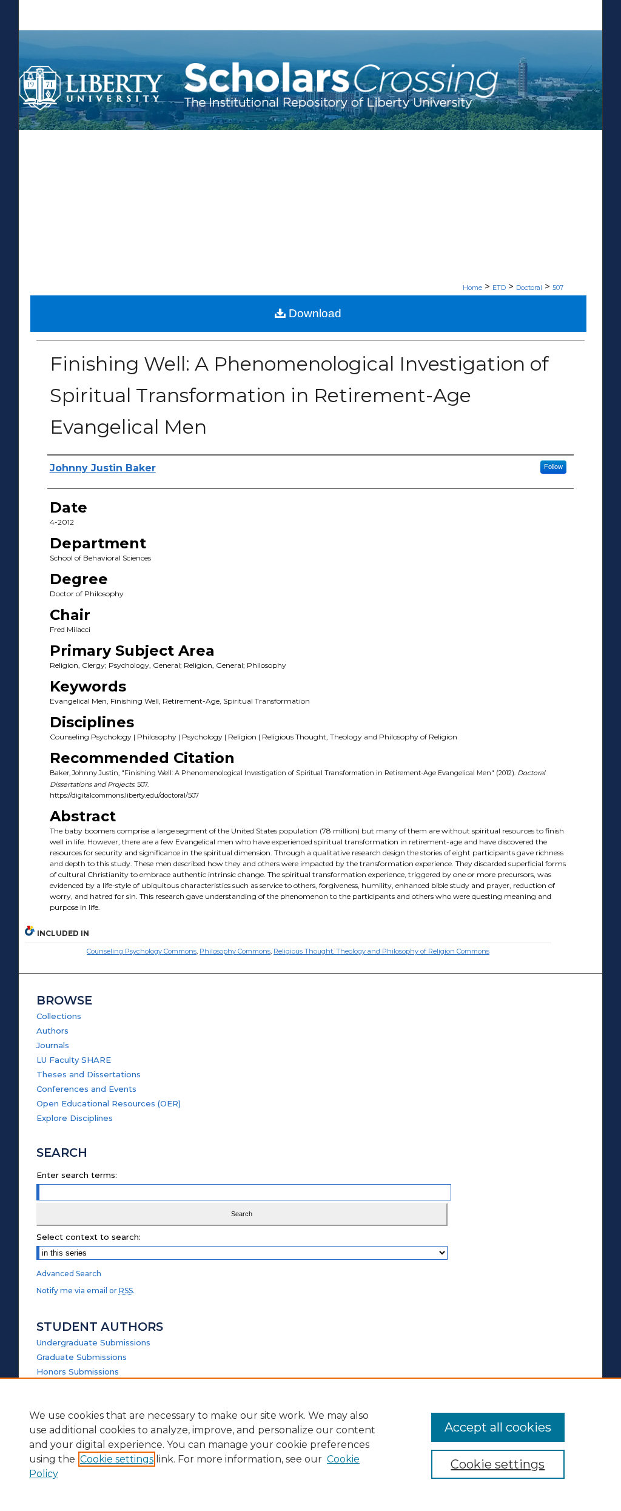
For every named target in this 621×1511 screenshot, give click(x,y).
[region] (310, 1444)
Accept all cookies (498, 1427)
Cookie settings (116, 1459)
